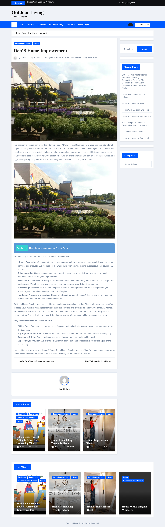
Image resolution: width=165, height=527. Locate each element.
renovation (93, 58)
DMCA (31, 25)
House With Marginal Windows (135, 110)
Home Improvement (23, 43)
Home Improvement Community (136, 138)
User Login (83, 25)
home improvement (64, 58)
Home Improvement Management (136, 116)
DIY (53, 58)
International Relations (27, 418)
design (48, 58)
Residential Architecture (133, 481)
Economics (33, 414)
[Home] (14, 25)
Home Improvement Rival (133, 104)
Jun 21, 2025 (102, 446)
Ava (91, 446)
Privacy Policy (56, 25)
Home (22, 25)
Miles (22, 446)
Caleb (23, 58)
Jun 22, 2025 (69, 446)
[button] (153, 25)
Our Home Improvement (132, 132)
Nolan (57, 446)
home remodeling (80, 58)
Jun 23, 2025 (33, 446)
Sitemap (71, 25)
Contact (42, 25)
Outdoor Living (27, 12)
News (36, 43)
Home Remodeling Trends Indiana (61, 442)
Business (21, 414)
